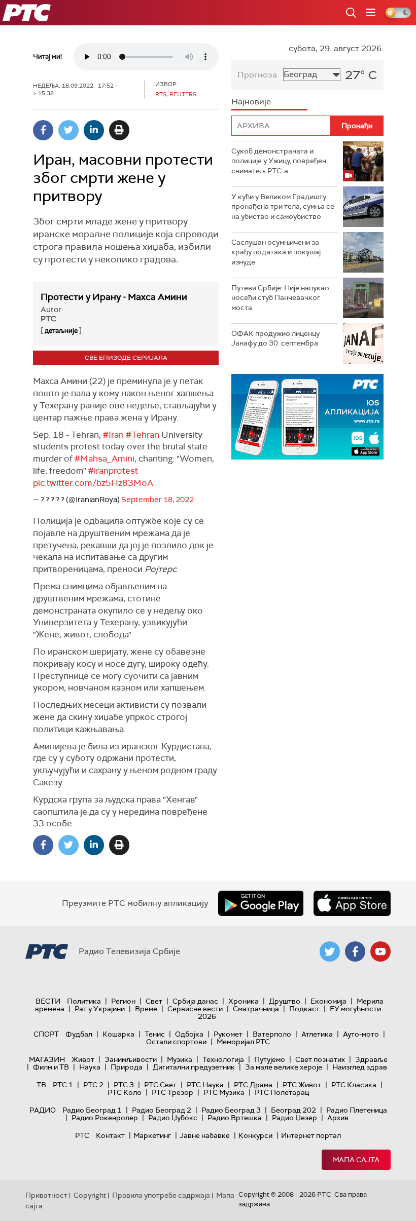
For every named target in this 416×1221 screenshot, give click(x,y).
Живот (83, 1059)
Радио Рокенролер (105, 1117)
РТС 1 (63, 1084)
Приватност (46, 1195)
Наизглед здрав (359, 1067)
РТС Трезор (172, 1092)
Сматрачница (256, 1008)
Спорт (46, 1034)
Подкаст (304, 1008)
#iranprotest (113, 470)
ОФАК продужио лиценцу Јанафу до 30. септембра (275, 338)
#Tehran (142, 434)
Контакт (110, 1135)
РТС (82, 1135)
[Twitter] (68, 130)
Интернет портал (311, 1135)
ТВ (41, 1084)
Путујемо (269, 1059)
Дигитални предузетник (194, 1067)
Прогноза (257, 74)
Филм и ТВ (51, 1067)
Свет (154, 1001)
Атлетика (317, 1034)
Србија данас (195, 1001)
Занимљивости (131, 1059)
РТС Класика (353, 1084)
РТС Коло (125, 1092)
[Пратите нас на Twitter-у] (330, 951)
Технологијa (223, 1059)
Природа (127, 1067)
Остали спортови (176, 1041)
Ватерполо (272, 1034)
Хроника (243, 1001)
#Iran (113, 434)
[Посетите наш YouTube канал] (380, 951)
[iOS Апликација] (307, 417)
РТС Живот (302, 1084)
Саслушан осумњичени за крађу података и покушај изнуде (276, 252)
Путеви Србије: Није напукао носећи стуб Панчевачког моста (280, 297)
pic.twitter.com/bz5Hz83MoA (93, 482)
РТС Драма (253, 1084)
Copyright (90, 1195)
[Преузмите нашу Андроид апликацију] (260, 903)
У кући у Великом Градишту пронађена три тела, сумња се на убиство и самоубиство (282, 206)
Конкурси (255, 1135)
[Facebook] (43, 130)
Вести (48, 1001)
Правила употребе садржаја (161, 1195)
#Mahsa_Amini (104, 458)
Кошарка (118, 1034)
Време (146, 1008)
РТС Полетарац (282, 1092)
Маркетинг (152, 1135)
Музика (179, 1059)
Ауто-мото (361, 1034)
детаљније (61, 330)
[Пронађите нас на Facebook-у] (355, 951)
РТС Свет (160, 1084)
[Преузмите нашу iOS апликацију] (352, 903)
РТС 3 (124, 1084)
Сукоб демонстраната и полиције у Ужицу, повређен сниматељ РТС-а (278, 160)
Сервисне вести (195, 1008)
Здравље (371, 1059)
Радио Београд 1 (92, 1110)
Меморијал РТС (243, 1041)
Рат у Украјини (100, 1008)
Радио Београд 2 (161, 1110)
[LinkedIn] (94, 130)
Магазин (47, 1059)
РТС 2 (93, 1084)
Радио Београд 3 (231, 1110)
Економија (328, 1001)
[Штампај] (119, 130)
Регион (123, 1001)
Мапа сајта (356, 1159)
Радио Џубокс (172, 1117)
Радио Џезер (294, 1117)
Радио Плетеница (356, 1110)
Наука (89, 1067)
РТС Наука (205, 1084)
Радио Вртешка (234, 1117)
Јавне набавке (205, 1135)
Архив (338, 1117)
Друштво (284, 1001)
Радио (42, 1110)
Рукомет (228, 1034)
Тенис (155, 1034)
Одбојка (189, 1034)
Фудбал (78, 1034)
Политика (84, 1001)
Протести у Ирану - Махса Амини (114, 297)
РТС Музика (224, 1092)
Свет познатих (320, 1059)
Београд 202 (293, 1110)
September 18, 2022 (157, 499)
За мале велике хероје (283, 1067)
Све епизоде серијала (126, 358)
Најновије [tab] (251, 101)
